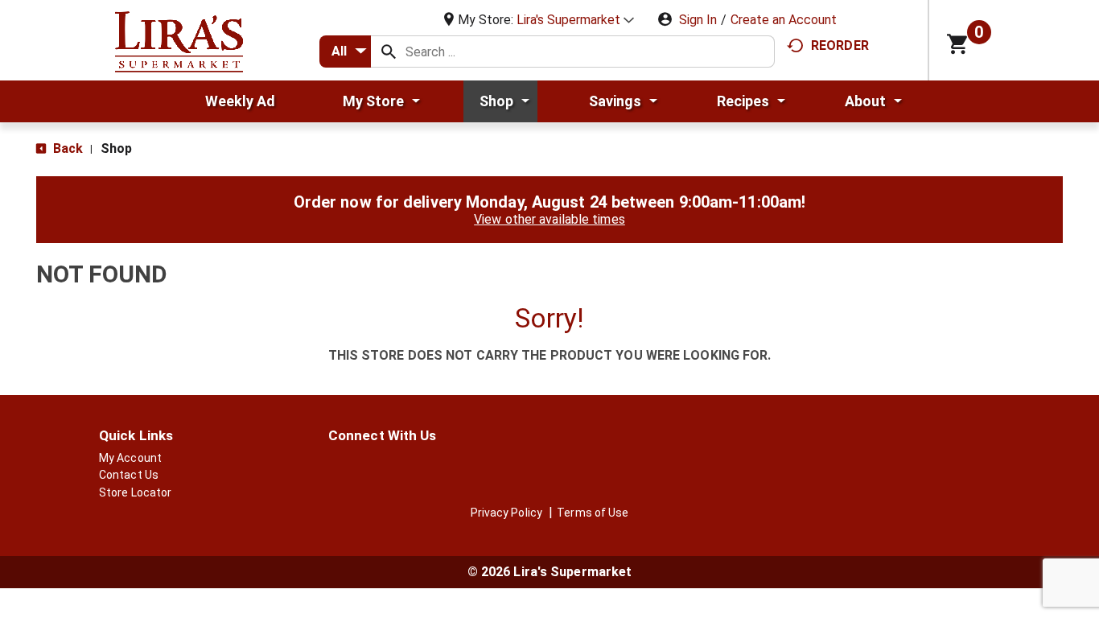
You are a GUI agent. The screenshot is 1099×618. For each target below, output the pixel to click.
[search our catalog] (388, 51)
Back (67, 148)
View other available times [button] (549, 219)
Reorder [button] (840, 45)
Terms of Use (592, 512)
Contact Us (128, 474)
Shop (116, 148)
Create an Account (784, 19)
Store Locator (135, 492)
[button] (575, 19)
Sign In (698, 19)
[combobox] (345, 51)
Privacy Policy (506, 512)
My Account (130, 457)
